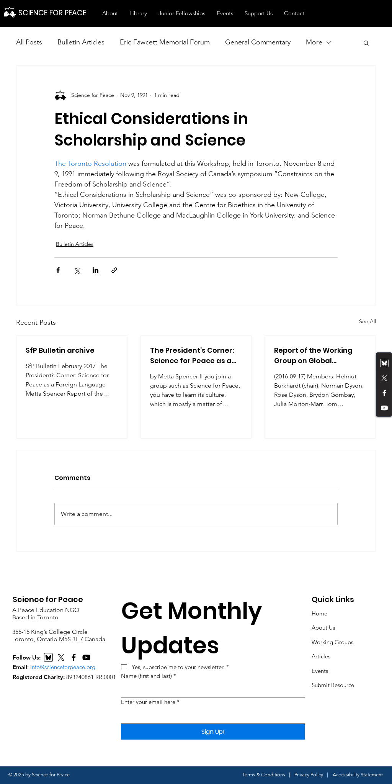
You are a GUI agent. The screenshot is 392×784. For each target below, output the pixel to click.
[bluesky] (384, 363)
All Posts (29, 42)
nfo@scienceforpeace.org (63, 667)
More (314, 42)
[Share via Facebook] (58, 270)
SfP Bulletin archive (60, 350)
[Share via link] (114, 270)
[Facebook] (384, 393)
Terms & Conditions (263, 774)
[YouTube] (384, 408)
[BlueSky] (48, 657)
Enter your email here (150, 701)
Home (319, 613)
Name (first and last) (148, 675)
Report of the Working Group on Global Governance (313, 355)
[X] (61, 657)
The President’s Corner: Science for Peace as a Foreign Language (192, 355)
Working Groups (332, 642)
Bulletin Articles (81, 42)
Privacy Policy (308, 774)
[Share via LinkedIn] (95, 270)
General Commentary (258, 42)
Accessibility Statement (358, 774)
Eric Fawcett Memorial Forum (165, 42)
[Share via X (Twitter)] (76, 270)
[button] (110, 13)
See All (367, 321)
